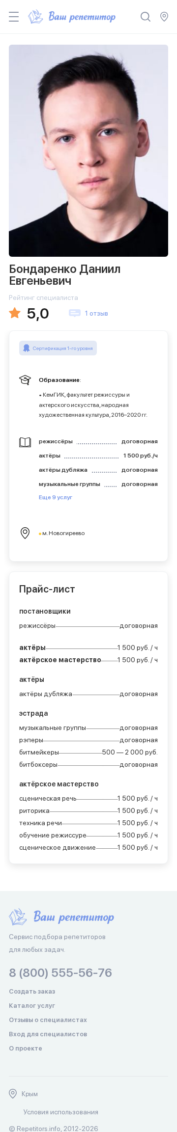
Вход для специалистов (48, 1034)
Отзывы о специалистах (48, 1020)
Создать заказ (32, 991)
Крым (30, 1094)
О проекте (25, 1048)
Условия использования (61, 1112)
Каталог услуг (32, 1005)
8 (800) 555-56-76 (60, 973)
